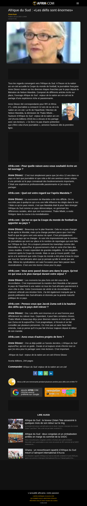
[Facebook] (35, 373)
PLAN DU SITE (49, 496)
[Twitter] (40, 373)
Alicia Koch (12, 14)
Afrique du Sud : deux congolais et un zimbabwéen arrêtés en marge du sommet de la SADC (51, 435)
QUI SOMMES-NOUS (36, 498)
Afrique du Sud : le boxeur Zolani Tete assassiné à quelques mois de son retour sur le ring (50, 421)
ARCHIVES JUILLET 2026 (37, 500)
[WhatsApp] (46, 373)
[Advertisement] (43, 74)
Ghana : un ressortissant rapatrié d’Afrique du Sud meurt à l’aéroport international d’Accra (50, 451)
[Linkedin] (51, 373)
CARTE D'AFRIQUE (38, 496)
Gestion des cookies (52, 500)
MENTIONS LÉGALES (50, 498)
